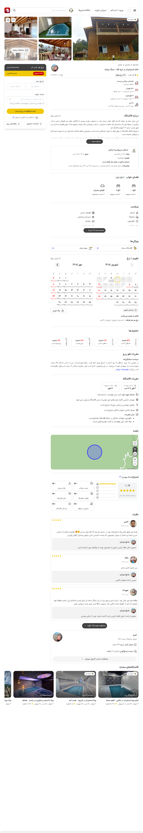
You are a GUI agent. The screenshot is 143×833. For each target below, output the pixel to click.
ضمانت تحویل (32, 123)
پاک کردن (56, 310)
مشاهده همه (96, 141)
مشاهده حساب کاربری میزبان (96, 659)
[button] (117, 10)
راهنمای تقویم (129, 310)
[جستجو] (14, 10)
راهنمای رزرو (11, 123)
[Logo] (7, 10)
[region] (94, 452)
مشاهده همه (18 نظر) (96, 625)
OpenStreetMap (131, 469)
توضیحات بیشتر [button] (122, 369)
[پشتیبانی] (71, 10)
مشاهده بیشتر (18, 50)
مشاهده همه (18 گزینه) (96, 230)
